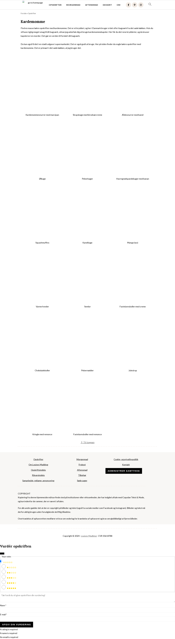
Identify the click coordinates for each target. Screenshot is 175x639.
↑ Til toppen (87, 442)
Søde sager (82, 480)
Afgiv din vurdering (16, 624)
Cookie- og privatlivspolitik (126, 459)
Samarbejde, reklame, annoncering (38, 480)
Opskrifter (55, 5)
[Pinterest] (134, 5)
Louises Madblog (89, 536)
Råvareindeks (38, 475)
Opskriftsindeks (38, 470)
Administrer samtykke (124, 471)
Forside (23, 13)
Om (118, 5)
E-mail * (3, 614)
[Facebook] (128, 5)
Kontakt (126, 464)
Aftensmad (91, 5)
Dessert (107, 5)
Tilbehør (82, 475)
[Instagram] (140, 5)
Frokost (82, 464)
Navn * (3, 605)
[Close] (2, 553)
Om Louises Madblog (38, 464)
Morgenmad (73, 5)
